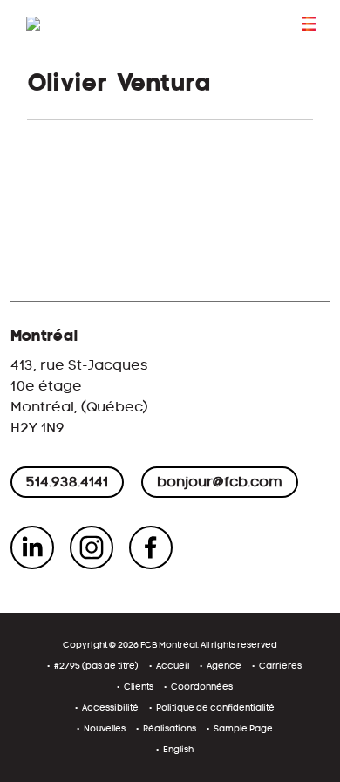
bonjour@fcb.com (219, 481)
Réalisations (169, 728)
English (178, 749)
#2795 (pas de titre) (96, 665)
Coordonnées (202, 686)
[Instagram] (91, 547)
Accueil (172, 665)
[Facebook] (151, 547)
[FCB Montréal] (96, 27)
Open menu (309, 24)
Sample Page (243, 728)
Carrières (280, 665)
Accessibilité (110, 707)
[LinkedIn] (32, 547)
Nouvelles (105, 728)
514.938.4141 (67, 481)
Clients (138, 686)
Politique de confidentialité (215, 707)
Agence (224, 665)
